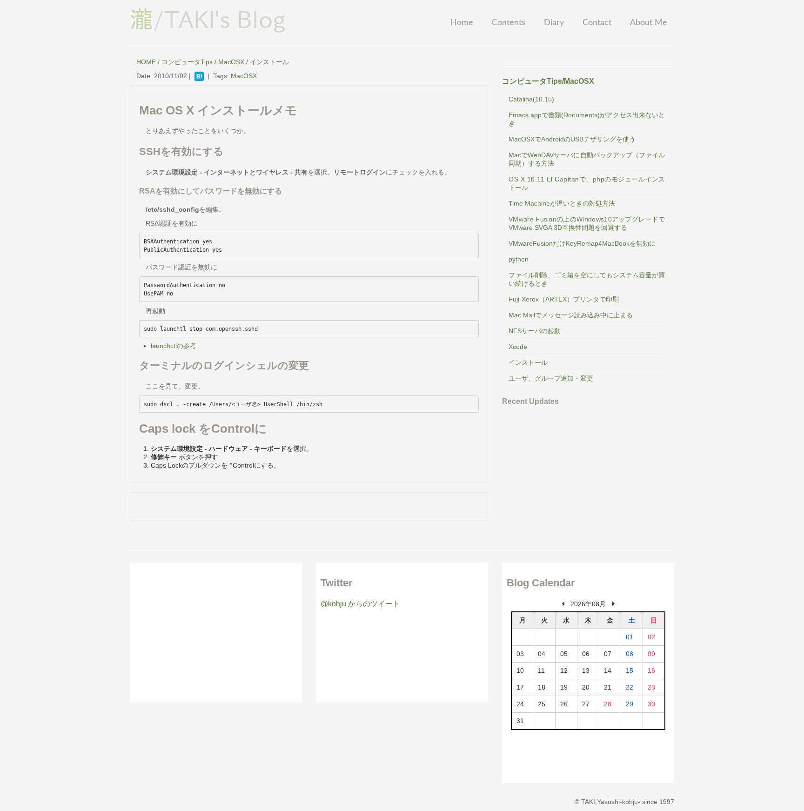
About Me (648, 23)
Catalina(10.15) (531, 99)
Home (461, 23)
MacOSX (231, 62)
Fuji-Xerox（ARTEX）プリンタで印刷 (564, 299)
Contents (508, 23)
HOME (146, 62)
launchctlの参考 (173, 345)
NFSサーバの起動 (535, 331)
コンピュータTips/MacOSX (548, 81)
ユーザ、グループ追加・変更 (551, 378)
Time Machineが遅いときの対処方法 (562, 203)
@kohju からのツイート (360, 604)
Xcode (518, 346)
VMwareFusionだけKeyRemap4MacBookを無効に (582, 243)
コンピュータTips (187, 62)
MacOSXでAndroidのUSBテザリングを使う (572, 139)
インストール (528, 362)
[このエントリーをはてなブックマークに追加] (199, 76)
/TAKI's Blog (208, 19)
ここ (152, 386)
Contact (597, 23)
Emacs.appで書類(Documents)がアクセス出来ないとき (587, 119)
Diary (554, 23)
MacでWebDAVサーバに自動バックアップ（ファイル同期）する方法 (587, 159)
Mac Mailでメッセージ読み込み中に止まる (571, 315)
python (519, 259)
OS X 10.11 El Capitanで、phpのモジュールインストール (587, 183)
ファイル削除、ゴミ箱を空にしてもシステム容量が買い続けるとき (587, 279)
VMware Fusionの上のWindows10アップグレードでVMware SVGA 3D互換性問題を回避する (587, 223)
